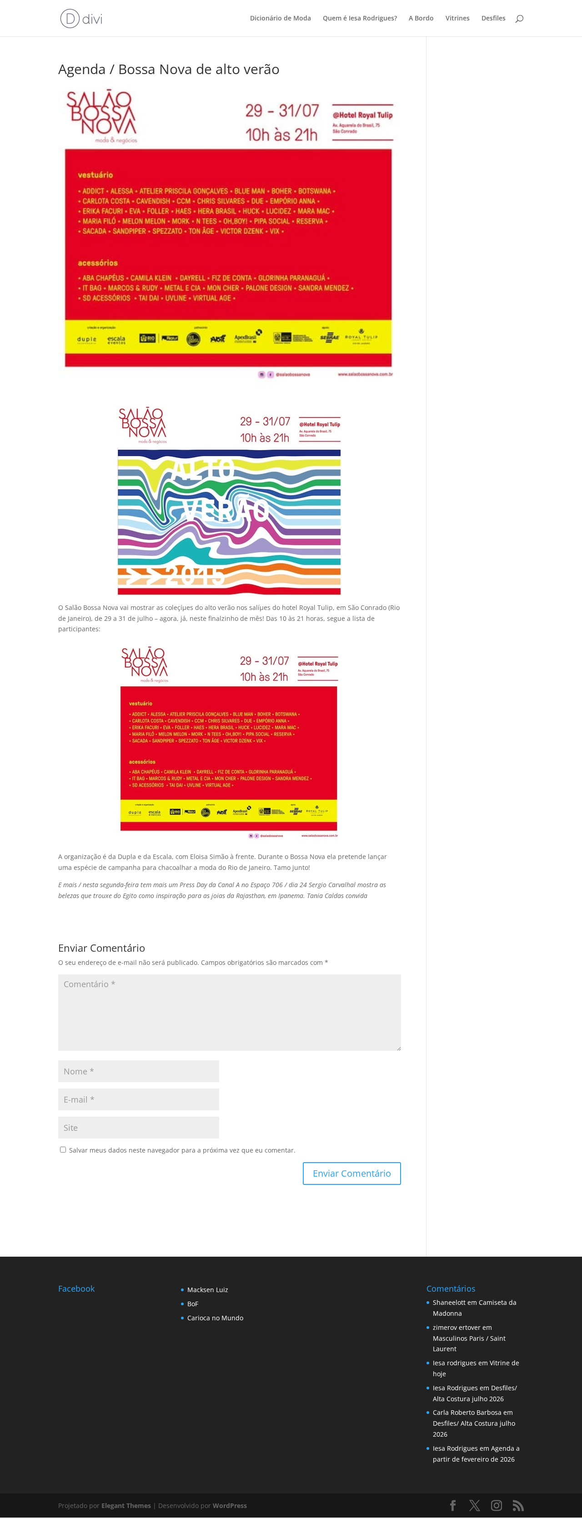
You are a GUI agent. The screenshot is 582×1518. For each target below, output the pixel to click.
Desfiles (494, 18)
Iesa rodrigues (455, 1362)
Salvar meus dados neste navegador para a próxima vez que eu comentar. (182, 1150)
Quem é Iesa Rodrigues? (360, 18)
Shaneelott (449, 1302)
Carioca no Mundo (215, 1317)
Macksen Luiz (207, 1289)
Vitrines (458, 18)
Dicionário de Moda (280, 18)
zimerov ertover (457, 1327)
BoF (192, 1303)
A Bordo (421, 18)
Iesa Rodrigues (455, 1387)
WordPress (230, 1505)
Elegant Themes (126, 1505)
